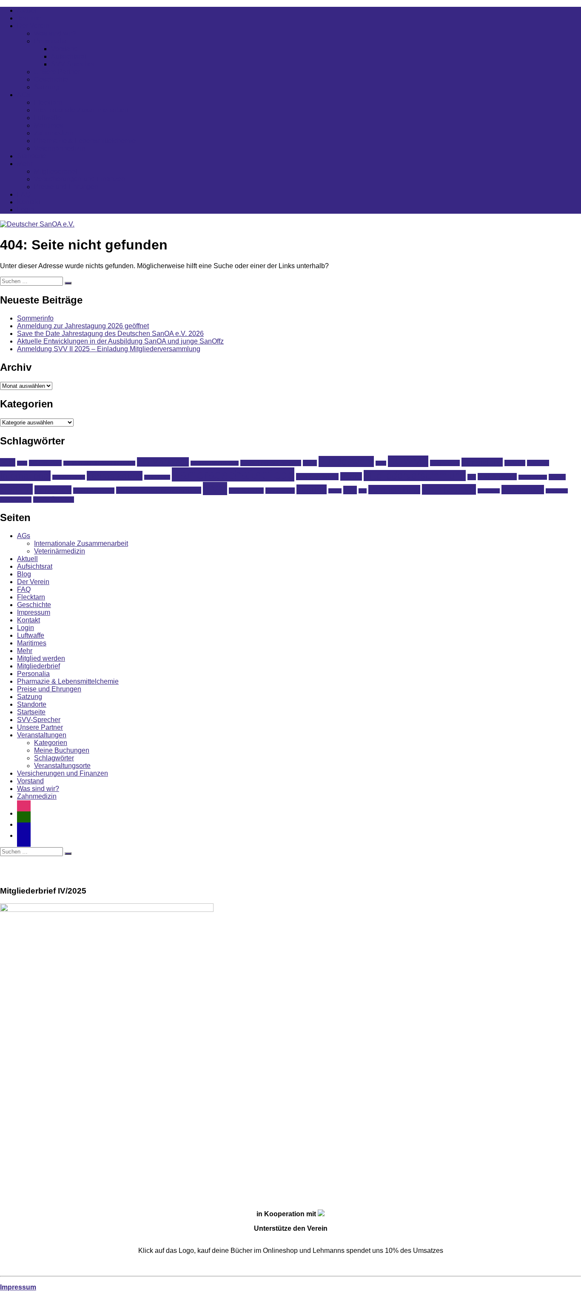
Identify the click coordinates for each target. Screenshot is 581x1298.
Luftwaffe (47, 117)
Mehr (24, 163)
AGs (23, 94)
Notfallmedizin (497, 476)
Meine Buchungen (61, 750)
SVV (215, 488)
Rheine (557, 477)
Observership (532, 477)
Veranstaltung (394, 489)
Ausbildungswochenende (270, 463)
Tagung (311, 489)
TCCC (335, 490)
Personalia (50, 41)
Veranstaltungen (41, 735)
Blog (24, 574)
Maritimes (48, 125)
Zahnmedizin (54, 133)
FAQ (24, 194)
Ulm (363, 490)
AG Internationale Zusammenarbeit (99, 463)
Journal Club (157, 477)
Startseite (31, 712)
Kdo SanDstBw (317, 476)
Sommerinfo (35, 318)
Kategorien (50, 742)
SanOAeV (52, 489)
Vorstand (64, 48)
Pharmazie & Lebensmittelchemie (85, 140)
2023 (22, 463)
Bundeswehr (346, 461)
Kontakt (28, 202)
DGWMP (408, 461)
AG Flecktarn (45, 463)
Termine (29, 18)
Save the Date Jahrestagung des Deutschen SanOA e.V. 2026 (110, 333)
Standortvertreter (93, 490)
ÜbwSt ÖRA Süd (53, 499)
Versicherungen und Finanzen (79, 179)
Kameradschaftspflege (233, 474)
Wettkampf (489, 490)
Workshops (522, 489)
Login (25, 209)
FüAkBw (514, 463)
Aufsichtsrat (68, 56)
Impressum (33, 612)
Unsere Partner (57, 71)
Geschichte (51, 79)
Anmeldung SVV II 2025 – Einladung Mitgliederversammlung (108, 348)
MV (471, 477)
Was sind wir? (55, 33)
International (25, 475)
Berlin (310, 463)
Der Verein (33, 25)
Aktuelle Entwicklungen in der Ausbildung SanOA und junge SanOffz (120, 341)
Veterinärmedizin (59, 148)
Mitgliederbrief (55, 171)
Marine (351, 476)
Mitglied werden (41, 658)
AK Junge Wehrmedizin (215, 463)
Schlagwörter (54, 758)
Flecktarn (48, 102)
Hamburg (538, 463)
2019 (7, 462)
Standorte (31, 156)
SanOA (16, 489)
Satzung (46, 87)
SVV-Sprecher (72, 64)
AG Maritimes (163, 462)
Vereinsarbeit (449, 489)
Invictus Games (68, 477)
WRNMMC (557, 490)
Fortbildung (482, 462)
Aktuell (27, 10)
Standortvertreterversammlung (158, 490)
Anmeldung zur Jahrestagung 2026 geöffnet (83, 326)
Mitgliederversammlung (415, 475)
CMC (381, 463)
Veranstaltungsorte (62, 765)
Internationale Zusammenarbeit (81, 110)
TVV (350, 490)
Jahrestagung (114, 476)
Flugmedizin (445, 463)
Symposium (280, 490)
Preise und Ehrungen (66, 186)
